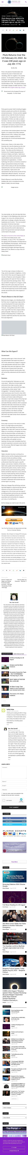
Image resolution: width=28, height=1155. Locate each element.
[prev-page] (2, 701)
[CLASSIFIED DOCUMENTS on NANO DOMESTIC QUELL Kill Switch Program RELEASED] (6, 1085)
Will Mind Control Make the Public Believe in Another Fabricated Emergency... (14, 925)
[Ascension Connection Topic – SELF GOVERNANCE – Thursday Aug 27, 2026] (5, 674)
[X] (6, 30)
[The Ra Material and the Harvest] (6, 1056)
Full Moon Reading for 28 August (14, 905)
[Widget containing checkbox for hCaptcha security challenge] (12, 800)
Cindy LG (4, 1002)
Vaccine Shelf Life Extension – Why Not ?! (21, 580)
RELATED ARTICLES (7, 654)
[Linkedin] (20, 30)
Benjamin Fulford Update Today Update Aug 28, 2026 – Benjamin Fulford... (14, 970)
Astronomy (8, 16)
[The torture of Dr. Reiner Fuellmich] (5, 695)
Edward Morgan (6, 888)
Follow (23, 821)
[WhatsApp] (13, 30)
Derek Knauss (5, 906)
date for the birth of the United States (14, 235)
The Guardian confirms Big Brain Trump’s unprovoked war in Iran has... (14, 948)
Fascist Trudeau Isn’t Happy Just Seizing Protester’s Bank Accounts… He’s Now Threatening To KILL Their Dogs (6, 583)
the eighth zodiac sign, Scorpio (17, 87)
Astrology (7, 5)
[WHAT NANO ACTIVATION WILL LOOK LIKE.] (5, 681)
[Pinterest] (9, 30)
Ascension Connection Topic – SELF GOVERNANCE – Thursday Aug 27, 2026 (18, 673)
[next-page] (5, 701)
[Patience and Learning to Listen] (6, 1033)
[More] (23, 30)
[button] (26, 2)
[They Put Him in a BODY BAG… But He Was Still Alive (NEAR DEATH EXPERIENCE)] (6, 1019)
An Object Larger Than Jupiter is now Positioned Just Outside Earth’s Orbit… (17, 688)
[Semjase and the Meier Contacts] (5, 666)
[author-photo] (14, 600)
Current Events (14, 16)
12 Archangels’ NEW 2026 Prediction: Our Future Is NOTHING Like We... (17, 1063)
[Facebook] (2, 30)
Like (24, 818)
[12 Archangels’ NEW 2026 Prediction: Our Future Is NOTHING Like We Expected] (6, 1063)
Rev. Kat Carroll (6, 24)
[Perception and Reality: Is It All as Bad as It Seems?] (6, 1070)
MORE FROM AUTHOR (19, 654)
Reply (8, 724)
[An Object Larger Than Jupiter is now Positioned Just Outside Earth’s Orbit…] (5, 688)
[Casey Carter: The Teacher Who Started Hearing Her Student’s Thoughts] (6, 1093)
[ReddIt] (16, 30)
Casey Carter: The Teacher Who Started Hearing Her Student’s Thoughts (17, 1093)
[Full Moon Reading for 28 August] (5, 659)
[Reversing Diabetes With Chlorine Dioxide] (15, 876)
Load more (14, 1098)
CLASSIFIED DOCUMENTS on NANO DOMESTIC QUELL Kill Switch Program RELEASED (18, 1085)
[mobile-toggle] (2, 2)
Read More (14, 862)
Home (2, 5)
